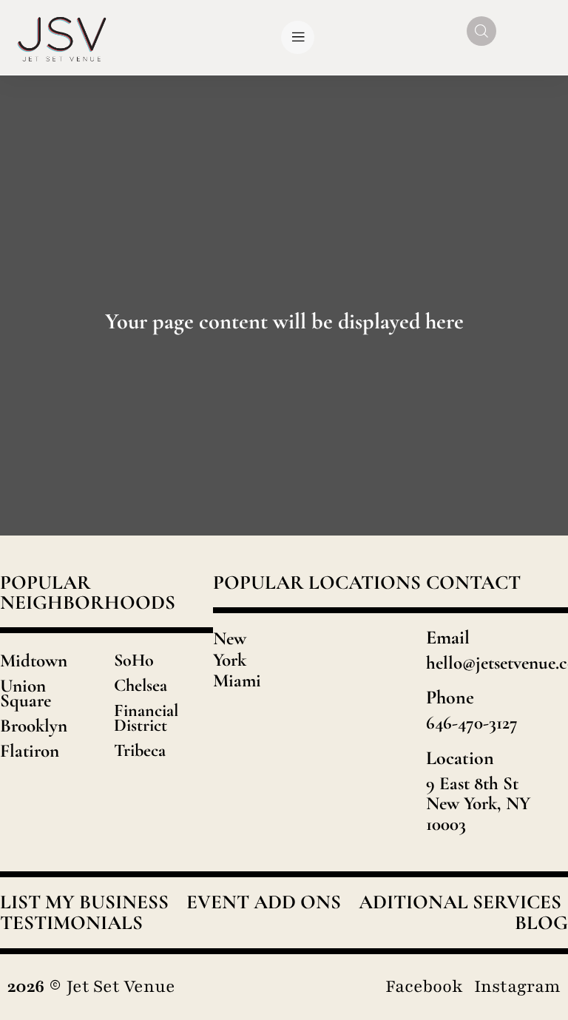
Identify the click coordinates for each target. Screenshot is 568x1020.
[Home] (62, 37)
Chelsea (140, 685)
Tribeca (140, 750)
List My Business (84, 902)
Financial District (146, 718)
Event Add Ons (263, 902)
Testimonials (71, 923)
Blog (541, 923)
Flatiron (29, 751)
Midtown (33, 660)
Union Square (25, 693)
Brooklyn (33, 726)
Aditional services (460, 902)
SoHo (134, 660)
